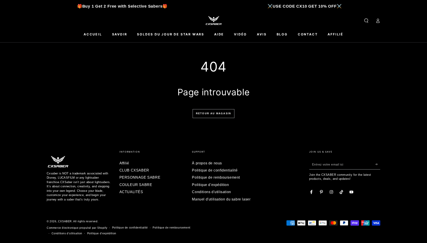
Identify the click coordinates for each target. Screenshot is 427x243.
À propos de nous (207, 163)
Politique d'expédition (210, 185)
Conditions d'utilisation (211, 192)
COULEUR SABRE (135, 185)
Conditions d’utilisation (67, 233)
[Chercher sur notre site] (366, 21)
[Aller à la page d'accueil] (213, 20)
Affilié (124, 163)
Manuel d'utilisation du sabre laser (221, 199)
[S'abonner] (377, 164)
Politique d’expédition (101, 233)
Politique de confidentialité (215, 170)
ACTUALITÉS (131, 192)
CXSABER (65, 221)
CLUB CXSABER (134, 170)
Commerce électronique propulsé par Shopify (77, 227)
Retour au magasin (213, 113)
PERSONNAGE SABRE (140, 177)
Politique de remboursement (216, 177)
